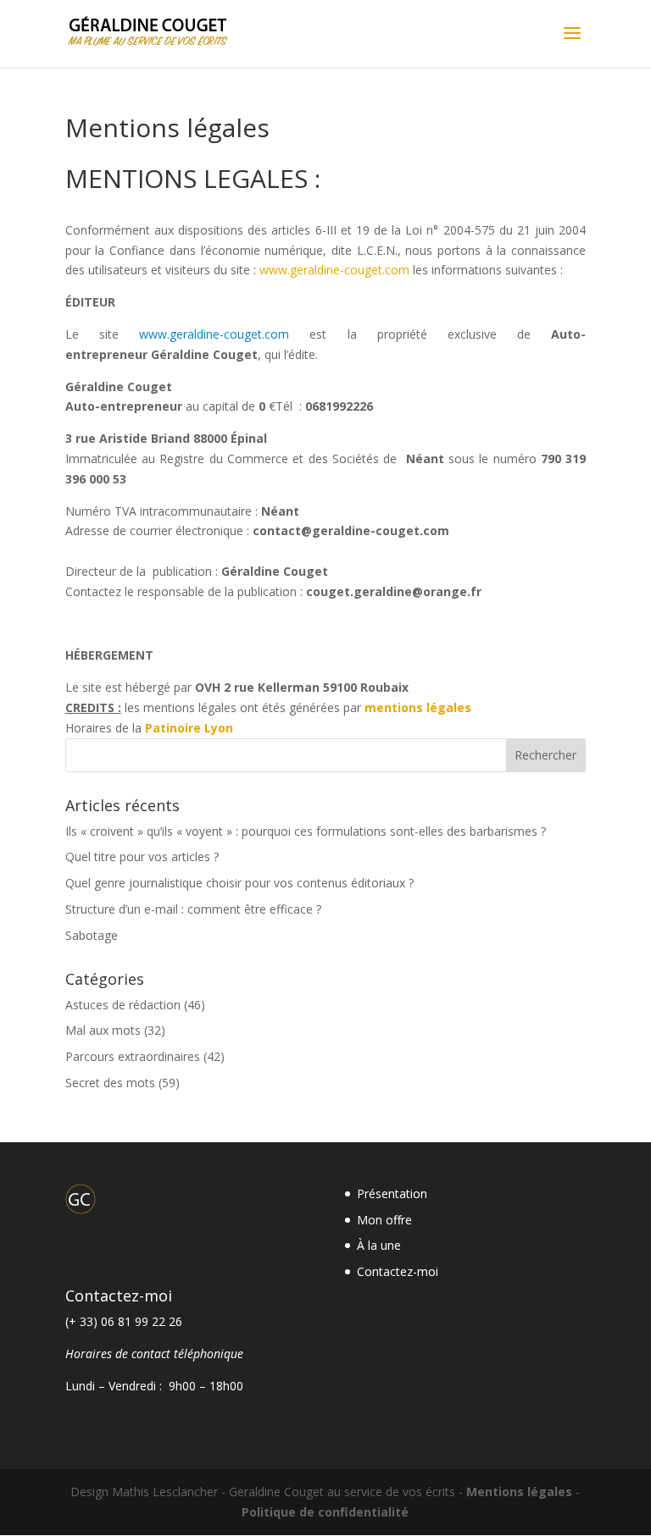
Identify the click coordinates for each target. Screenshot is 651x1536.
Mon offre (384, 1220)
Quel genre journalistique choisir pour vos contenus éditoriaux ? (239, 883)
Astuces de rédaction (123, 1005)
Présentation (392, 1193)
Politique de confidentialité (325, 1512)
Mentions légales (519, 1492)
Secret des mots (110, 1083)
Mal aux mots (103, 1030)
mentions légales (417, 707)
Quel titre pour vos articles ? (142, 856)
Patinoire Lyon (189, 728)
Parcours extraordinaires (132, 1056)
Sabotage (91, 935)
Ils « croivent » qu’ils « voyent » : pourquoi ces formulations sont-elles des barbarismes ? (305, 831)
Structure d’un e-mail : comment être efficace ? (193, 909)
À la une (379, 1245)
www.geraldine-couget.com (334, 270)
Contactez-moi (397, 1271)
